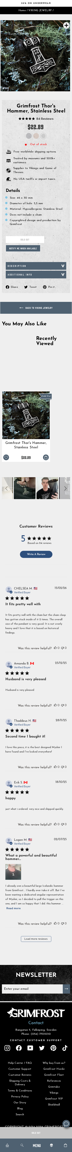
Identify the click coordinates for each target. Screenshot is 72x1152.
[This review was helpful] (55, 648)
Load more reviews (36, 939)
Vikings (54, 1092)
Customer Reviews (19, 1075)
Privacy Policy (20, 1096)
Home (22, 10)
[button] (7, 488)
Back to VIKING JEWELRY (39, 307)
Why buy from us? (54, 1063)
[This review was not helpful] (62, 648)
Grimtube (54, 1086)
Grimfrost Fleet (54, 1075)
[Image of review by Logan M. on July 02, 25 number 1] (13, 872)
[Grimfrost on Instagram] (7, 1048)
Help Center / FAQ (20, 1063)
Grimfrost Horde (54, 1069)
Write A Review (36, 554)
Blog (20, 1108)
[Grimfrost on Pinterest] (53, 1048)
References (54, 1081)
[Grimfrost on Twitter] (42, 1048)
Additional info (20, 274)
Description (17, 265)
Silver (29, 136)
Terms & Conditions (20, 1090)
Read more (13, 908)
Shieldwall (54, 1104)
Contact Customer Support (36, 1040)
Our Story (20, 1102)
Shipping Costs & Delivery (20, 1083)
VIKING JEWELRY (40, 10)
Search (20, 1114)
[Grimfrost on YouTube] (30, 1048)
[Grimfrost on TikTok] (65, 1048)
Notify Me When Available (23, 248)
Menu (37, 1145)
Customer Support (19, 1069)
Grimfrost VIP (54, 1098)
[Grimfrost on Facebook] (19, 1048)
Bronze (36, 136)
